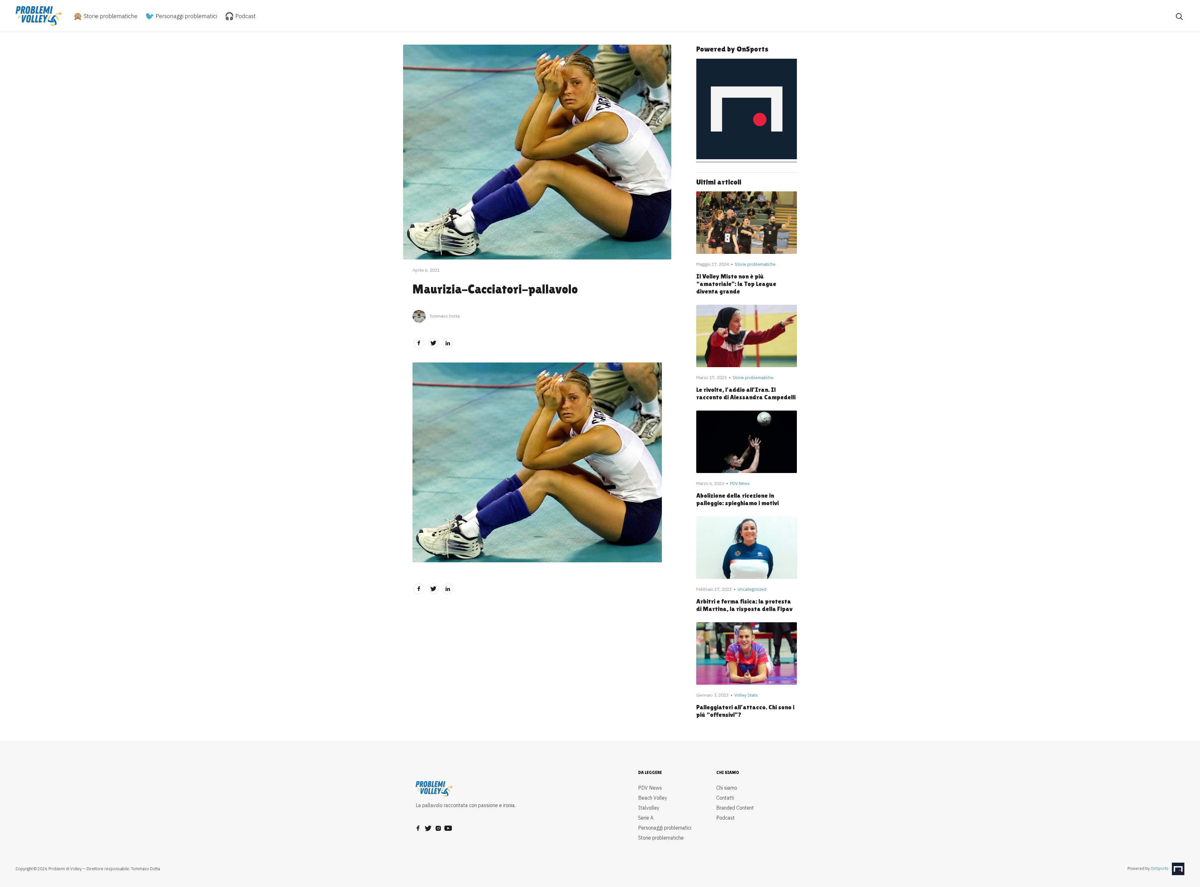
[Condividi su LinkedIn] (447, 343)
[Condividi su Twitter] (433, 343)
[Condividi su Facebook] (419, 343)
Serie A (645, 818)
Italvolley (648, 808)
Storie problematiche (110, 16)
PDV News (650, 788)
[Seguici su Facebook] (418, 826)
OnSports (1159, 868)
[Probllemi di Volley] (39, 16)
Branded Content (735, 808)
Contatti (725, 798)
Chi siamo (726, 788)
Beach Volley (652, 798)
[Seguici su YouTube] (448, 826)
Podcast (245, 16)
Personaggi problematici (185, 16)
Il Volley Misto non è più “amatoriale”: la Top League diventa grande (736, 284)
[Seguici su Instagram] (438, 826)
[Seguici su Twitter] (428, 826)
